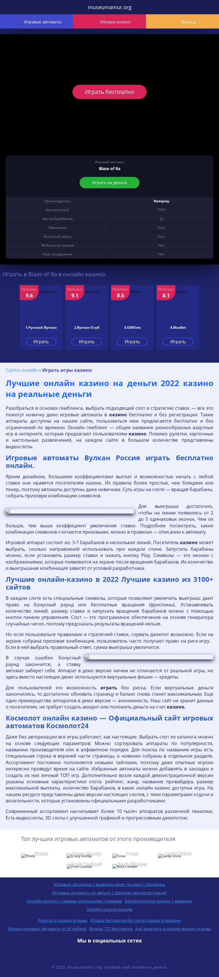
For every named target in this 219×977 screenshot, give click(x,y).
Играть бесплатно (109, 92)
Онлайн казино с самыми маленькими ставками (74, 901)
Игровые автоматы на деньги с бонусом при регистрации (109, 892)
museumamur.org (109, 7)
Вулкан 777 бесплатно (111, 928)
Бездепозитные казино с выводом (158, 901)
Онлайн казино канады (110, 909)
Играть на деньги (109, 182)
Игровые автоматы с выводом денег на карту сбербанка (109, 884)
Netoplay (161, 201)
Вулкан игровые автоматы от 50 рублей (47, 928)
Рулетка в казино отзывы (63, 920)
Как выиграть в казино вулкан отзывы (173, 928)
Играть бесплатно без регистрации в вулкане (135, 920)
